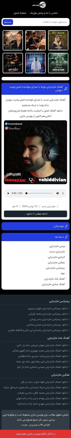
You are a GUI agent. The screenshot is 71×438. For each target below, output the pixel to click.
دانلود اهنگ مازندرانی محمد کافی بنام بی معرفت (42, 393)
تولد (62, 273)
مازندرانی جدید (48, 206)
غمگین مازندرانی (56, 262)
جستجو (7, 22)
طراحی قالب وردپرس (39, 424)
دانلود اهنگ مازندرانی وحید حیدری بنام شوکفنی (43, 356)
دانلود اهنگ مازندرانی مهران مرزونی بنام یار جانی (42, 345)
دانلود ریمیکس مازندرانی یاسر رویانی (49, 319)
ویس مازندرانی (57, 246)
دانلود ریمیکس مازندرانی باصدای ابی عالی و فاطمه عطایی (38, 330)
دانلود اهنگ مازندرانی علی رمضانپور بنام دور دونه (42, 361)
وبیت (24, 424)
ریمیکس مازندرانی (55, 268)
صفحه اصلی (20, 13)
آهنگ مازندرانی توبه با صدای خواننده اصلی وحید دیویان (36, 88)
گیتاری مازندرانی (56, 257)
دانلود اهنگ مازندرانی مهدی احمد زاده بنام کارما (42, 403)
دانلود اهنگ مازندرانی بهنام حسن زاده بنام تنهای (42, 398)
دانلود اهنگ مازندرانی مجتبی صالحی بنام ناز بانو (42, 367)
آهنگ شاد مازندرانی (54, 279)
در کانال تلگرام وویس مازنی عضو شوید (35, 434)
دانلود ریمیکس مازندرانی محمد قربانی (48, 314)
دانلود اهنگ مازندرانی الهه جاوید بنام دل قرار (44, 382)
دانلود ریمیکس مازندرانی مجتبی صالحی (47, 324)
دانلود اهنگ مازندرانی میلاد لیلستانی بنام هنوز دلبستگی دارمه (36, 387)
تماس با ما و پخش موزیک (43, 13)
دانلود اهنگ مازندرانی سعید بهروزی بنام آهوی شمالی (40, 350)
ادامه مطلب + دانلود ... (35, 214)
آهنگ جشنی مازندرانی (53, 284)
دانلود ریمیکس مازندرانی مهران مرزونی (48, 308)
